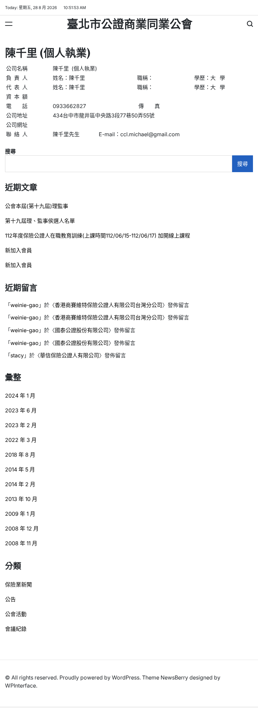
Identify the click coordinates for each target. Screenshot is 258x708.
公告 (10, 599)
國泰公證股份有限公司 (82, 330)
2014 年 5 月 (20, 469)
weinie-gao (24, 305)
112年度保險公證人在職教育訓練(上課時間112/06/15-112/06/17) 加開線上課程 (97, 235)
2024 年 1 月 (20, 395)
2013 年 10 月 (21, 499)
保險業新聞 (18, 584)
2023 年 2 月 (21, 425)
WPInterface (20, 685)
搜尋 (10, 151)
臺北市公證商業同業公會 (129, 23)
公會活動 (16, 614)
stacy (17, 355)
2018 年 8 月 (20, 454)
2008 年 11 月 (21, 543)
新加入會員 (18, 250)
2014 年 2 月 (20, 484)
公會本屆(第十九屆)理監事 (36, 206)
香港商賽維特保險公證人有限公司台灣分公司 (108, 305)
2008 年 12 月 (22, 528)
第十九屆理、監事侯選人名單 (40, 220)
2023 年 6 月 (21, 410)
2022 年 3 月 (21, 440)
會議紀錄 (16, 628)
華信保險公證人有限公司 (69, 355)
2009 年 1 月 (20, 513)
